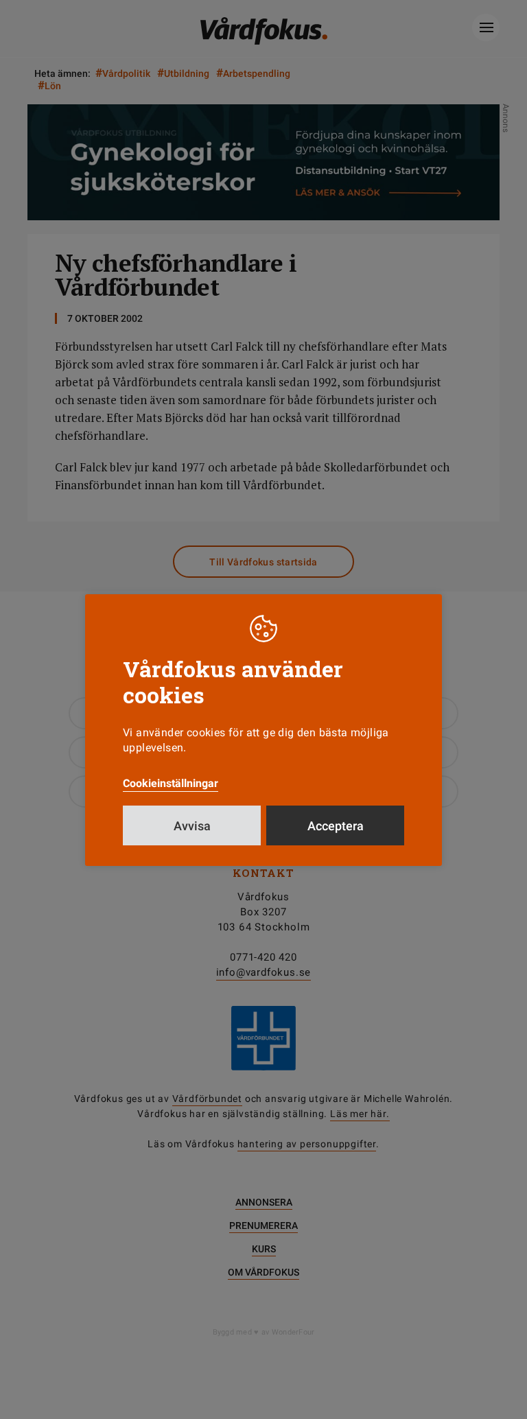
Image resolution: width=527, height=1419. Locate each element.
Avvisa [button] (192, 826)
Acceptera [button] (335, 826)
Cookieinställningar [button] (170, 783)
